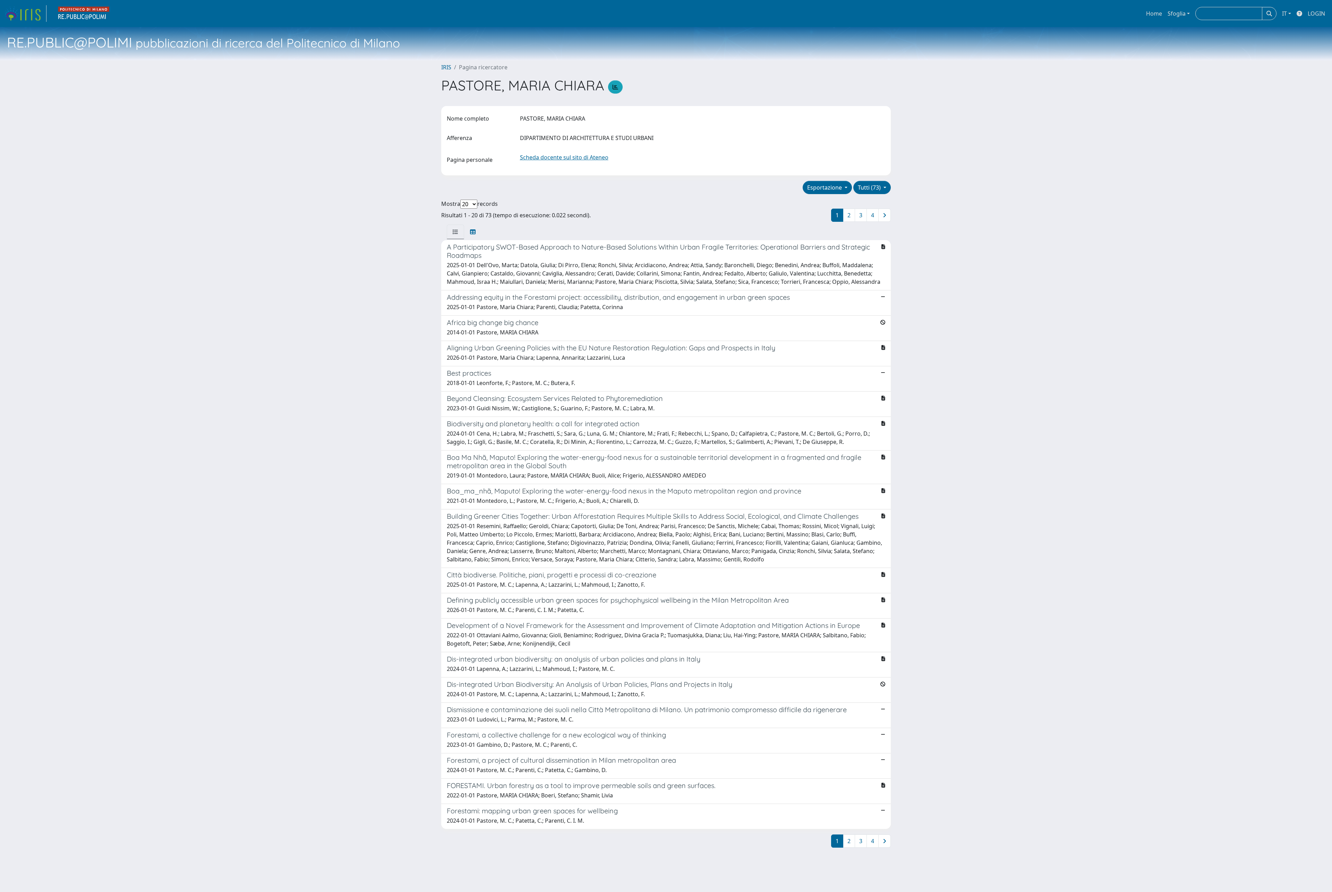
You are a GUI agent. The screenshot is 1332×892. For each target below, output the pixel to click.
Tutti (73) (870, 187)
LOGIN (1316, 13)
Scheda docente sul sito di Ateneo (564, 157)
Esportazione (825, 187)
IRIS (446, 67)
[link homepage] (25, 13)
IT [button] (1284, 13)
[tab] (455, 232)
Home (1154, 13)
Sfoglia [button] (1177, 13)
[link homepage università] (84, 13)
